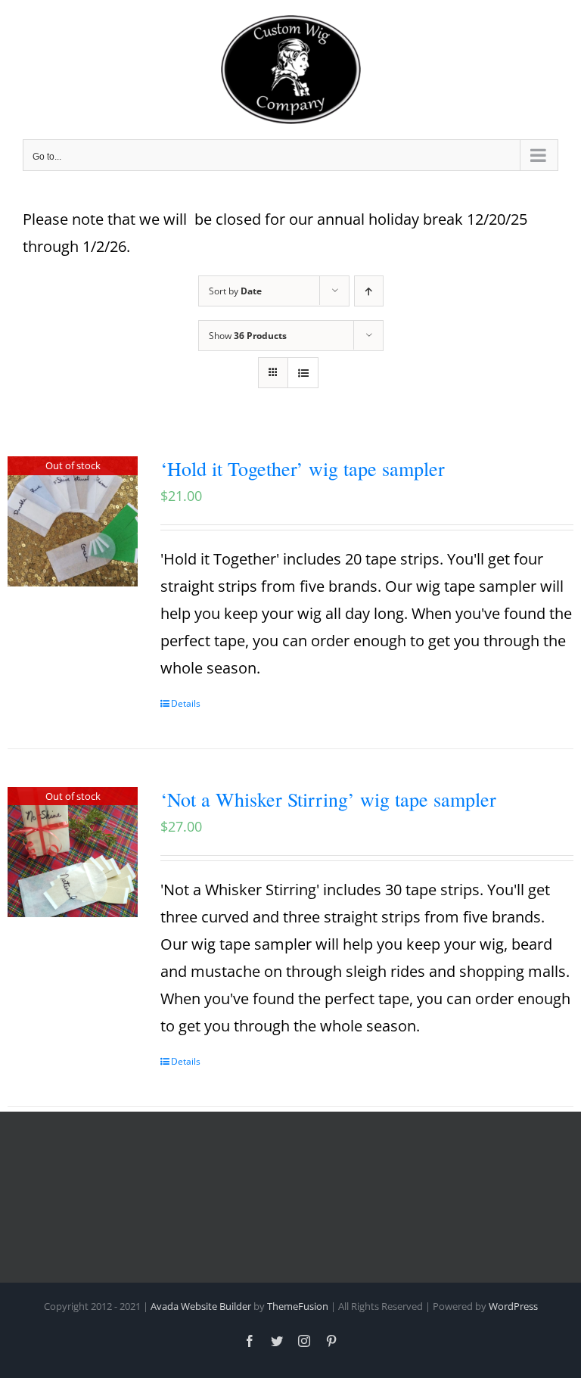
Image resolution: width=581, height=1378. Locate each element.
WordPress (513, 1306)
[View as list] (303, 372)
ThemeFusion (297, 1306)
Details (185, 703)
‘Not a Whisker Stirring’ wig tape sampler (328, 799)
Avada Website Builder (201, 1306)
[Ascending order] (369, 290)
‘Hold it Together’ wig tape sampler (302, 468)
